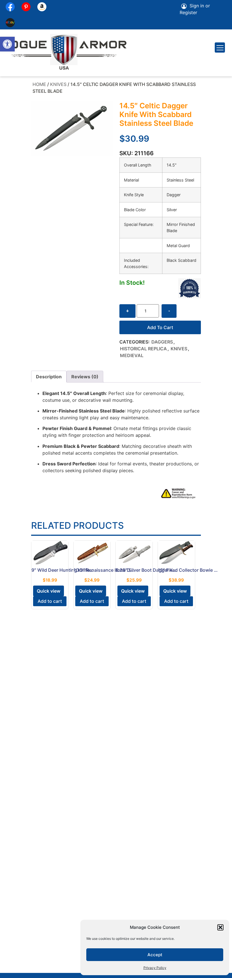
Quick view (48, 591)
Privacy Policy (154, 968)
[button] (7, 44)
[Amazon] (41, 6)
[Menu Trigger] (220, 47)
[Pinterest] (26, 6)
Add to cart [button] (50, 601)
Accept (154, 954)
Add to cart (160, 327)
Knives (58, 84)
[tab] (48, 377)
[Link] (10, 22)
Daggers (162, 342)
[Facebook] (10, 6)
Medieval (131, 355)
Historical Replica (143, 348)
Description (49, 376)
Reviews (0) (84, 376)
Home (39, 84)
